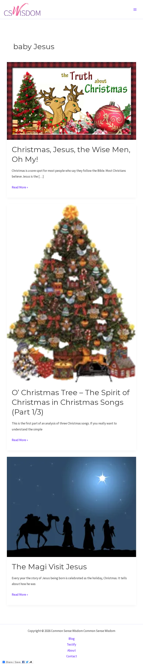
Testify (71, 644)
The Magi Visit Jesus (49, 566)
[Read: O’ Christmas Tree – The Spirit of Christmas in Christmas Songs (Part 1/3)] (71, 293)
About (71, 650)
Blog (72, 639)
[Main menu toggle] (135, 9)
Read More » (20, 187)
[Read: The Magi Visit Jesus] (71, 506)
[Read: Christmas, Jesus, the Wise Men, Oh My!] (71, 100)
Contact (71, 656)
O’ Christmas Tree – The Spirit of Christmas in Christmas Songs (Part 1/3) (71, 402)
